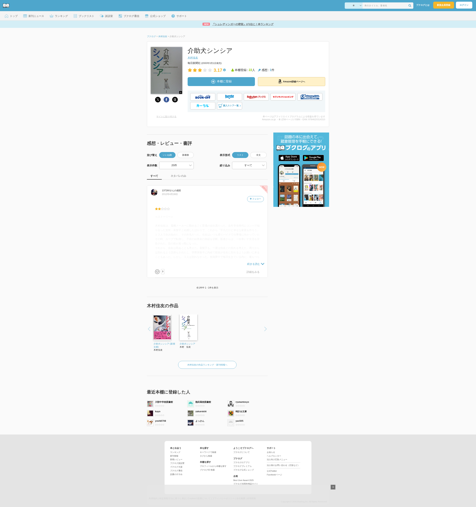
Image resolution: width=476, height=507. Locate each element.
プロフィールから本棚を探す (213, 466)
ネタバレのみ (178, 175)
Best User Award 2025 (243, 480)
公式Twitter (272, 471)
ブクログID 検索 (207, 470)
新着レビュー (176, 459)
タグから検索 (206, 456)
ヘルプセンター (274, 456)
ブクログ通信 (176, 470)
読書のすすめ (176, 474)
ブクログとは (423, 5)
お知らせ (271, 452)
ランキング (175, 452)
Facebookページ (274, 475)
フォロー (256, 199)
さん (168, 190)
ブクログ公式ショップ (243, 470)
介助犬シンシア (187, 344)
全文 (258, 155)
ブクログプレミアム (242, 466)
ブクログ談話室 (177, 463)
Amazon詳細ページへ (294, 81)
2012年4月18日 (170, 194)
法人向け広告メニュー (277, 459)
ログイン (464, 5)
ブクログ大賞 (176, 467)
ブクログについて (241, 452)
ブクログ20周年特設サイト (245, 484)
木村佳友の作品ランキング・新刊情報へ (207, 365)
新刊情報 (174, 456)
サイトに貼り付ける (166, 116)
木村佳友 (193, 57)
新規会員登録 (443, 5)
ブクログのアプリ (241, 462)
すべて (154, 175)
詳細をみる (253, 271)
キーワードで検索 (208, 452)
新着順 (185, 155)
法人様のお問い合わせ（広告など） (283, 465)
